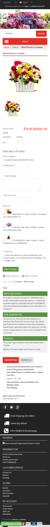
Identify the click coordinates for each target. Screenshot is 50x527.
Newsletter (7, 514)
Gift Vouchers (8, 493)
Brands (5, 488)
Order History (8, 509)
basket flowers (19, 396)
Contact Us (7, 472)
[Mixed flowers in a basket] (25, 76)
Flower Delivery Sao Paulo (12, 454)
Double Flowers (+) (19, 160)
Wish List (6, 511)
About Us (6, 457)
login (26, 6)
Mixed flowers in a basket (32, 47)
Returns (6, 475)
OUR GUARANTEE (9, 462)
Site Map (6, 478)
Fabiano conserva (19, 519)
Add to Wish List (12, 276)
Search (15, 47)
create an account (37, 6)
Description (11, 360)
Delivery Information (10, 460)
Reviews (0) (26, 360)
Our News (6, 491)
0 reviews (18, 282)
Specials (6, 496)
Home (6, 47)
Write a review (29, 282)
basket (10, 396)
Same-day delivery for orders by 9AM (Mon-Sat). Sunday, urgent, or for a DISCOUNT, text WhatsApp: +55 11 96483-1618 (24, 258)
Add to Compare (31, 276)
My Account (7, 506)
